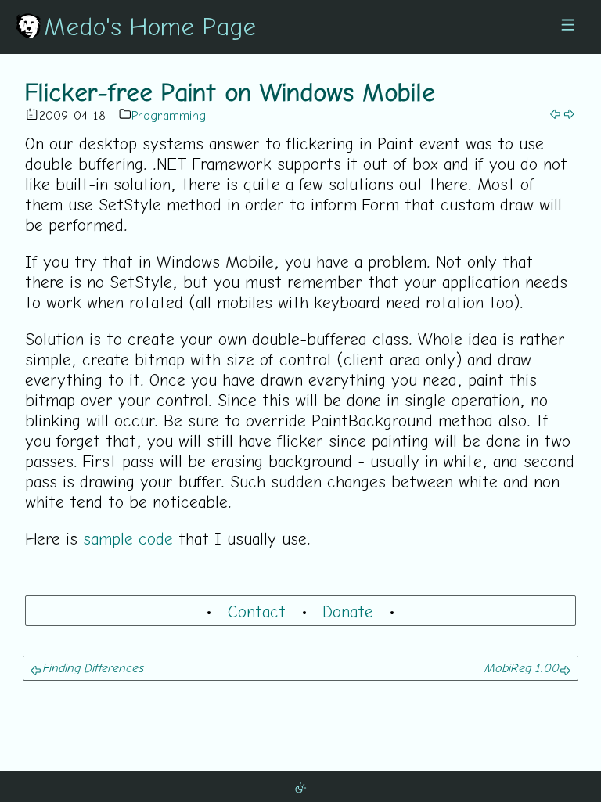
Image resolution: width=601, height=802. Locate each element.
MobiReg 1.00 (521, 667)
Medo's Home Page (150, 25)
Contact (257, 611)
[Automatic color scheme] (300, 786)
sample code (128, 538)
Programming (168, 115)
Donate (347, 611)
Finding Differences (92, 667)
